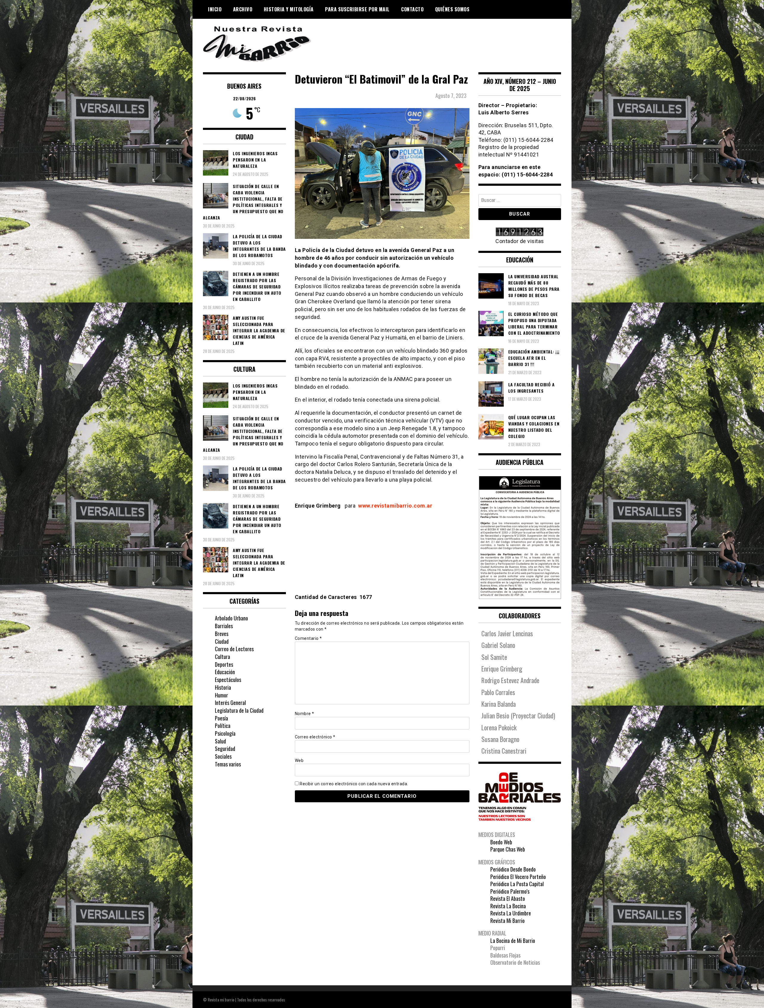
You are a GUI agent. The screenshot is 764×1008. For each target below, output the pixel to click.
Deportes (224, 664)
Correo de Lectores (234, 649)
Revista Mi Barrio (507, 920)
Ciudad (222, 641)
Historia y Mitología (289, 9)
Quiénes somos (452, 9)
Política (222, 725)
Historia (223, 687)
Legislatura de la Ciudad (239, 710)
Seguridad (225, 748)
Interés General (230, 702)
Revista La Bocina (508, 906)
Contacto (412, 9)
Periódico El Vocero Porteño (518, 877)
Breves (221, 633)
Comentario (308, 638)
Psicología (225, 733)
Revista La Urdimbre (510, 913)
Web (299, 760)
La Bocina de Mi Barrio (512, 940)
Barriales (224, 626)
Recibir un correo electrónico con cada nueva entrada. (354, 783)
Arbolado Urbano (231, 618)
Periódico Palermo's (509, 891)
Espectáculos (228, 679)
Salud (220, 741)
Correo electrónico (315, 737)
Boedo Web (501, 842)
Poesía (221, 718)
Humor (221, 695)
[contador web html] (519, 232)
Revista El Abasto (507, 898)
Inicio (214, 9)
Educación (225, 672)
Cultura (222, 656)
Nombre (304, 713)
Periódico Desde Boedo (513, 869)
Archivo (242, 9)
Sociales (223, 756)
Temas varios (228, 764)
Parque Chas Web (507, 849)
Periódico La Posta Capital (517, 884)
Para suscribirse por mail (357, 9)
